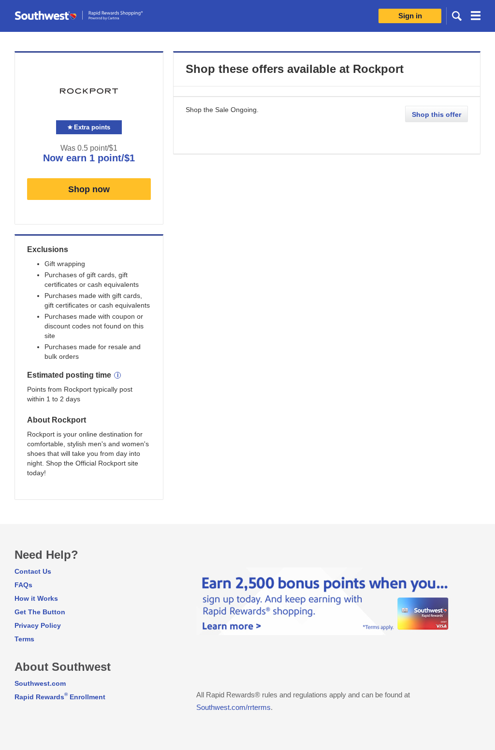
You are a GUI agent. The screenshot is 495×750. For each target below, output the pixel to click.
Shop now (89, 189)
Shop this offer (436, 114)
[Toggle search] (456, 15)
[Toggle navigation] (475, 17)
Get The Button (40, 612)
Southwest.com (40, 683)
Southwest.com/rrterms (233, 707)
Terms (24, 639)
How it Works (36, 598)
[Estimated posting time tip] (117, 375)
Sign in (410, 16)
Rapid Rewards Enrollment (60, 697)
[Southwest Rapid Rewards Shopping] (89, 15)
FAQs (23, 585)
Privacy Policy (38, 625)
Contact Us (33, 571)
